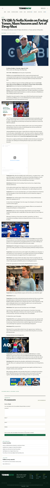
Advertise (44, 476)
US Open (17, 391)
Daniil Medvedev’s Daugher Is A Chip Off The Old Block (12, 447)
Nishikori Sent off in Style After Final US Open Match (11, 449)
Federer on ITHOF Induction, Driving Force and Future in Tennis (14, 445)
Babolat (8, 391)
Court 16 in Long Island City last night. (29, 136)
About (44, 475)
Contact (44, 478)
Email (5, 422)
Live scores (38, 476)
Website (5, 426)
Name (5, 417)
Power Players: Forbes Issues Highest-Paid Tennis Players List (13, 452)
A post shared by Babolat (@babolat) (15, 173)
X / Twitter (30, 478)
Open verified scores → (7, 463)
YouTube (30, 475)
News (37, 475)
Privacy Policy (23, 486)
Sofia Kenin (15, 72)
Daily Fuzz (37, 478)
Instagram (30, 476)
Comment (6, 408)
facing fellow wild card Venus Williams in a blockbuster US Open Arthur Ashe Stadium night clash (24, 84)
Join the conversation (42, 400)
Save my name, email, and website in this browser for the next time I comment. (19, 432)
